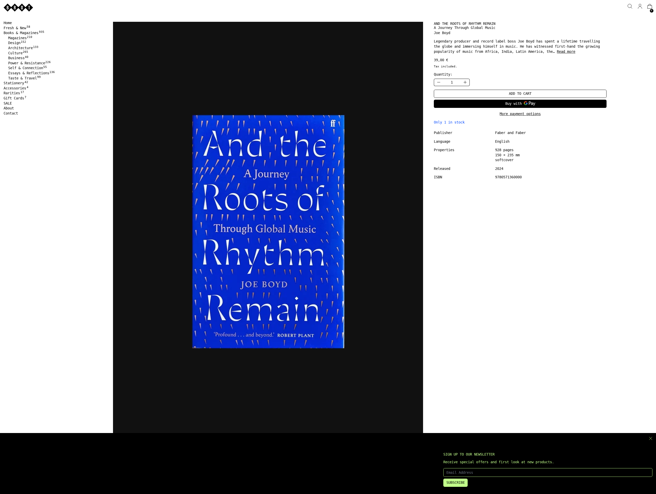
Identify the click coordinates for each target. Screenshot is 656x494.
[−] (438, 82)
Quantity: (443, 74)
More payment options (520, 114)
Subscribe (455, 482)
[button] (630, 6)
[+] (465, 82)
